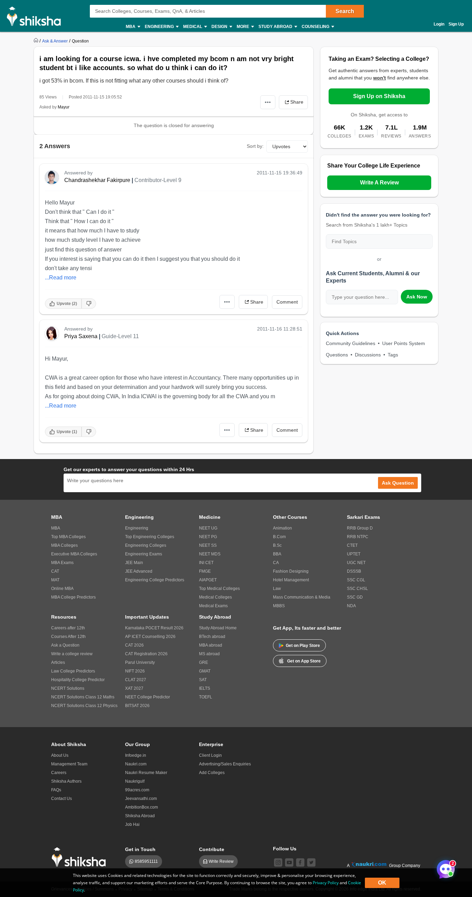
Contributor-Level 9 (157, 180)
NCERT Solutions (67, 688)
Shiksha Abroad (140, 815)
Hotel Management (291, 580)
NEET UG (208, 528)
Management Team (69, 764)
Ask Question (398, 483)
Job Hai (132, 824)
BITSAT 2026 (137, 705)
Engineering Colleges (145, 545)
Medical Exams (213, 605)
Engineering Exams (143, 554)
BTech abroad (212, 636)
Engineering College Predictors (154, 580)
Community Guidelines (350, 343)
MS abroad (209, 653)
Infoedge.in (135, 755)
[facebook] (300, 862)
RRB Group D (360, 528)
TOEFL (205, 697)
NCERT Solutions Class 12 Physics (84, 705)
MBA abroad (210, 645)
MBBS (279, 605)
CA (276, 562)
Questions (337, 354)
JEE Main (134, 562)
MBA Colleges (64, 545)
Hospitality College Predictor (78, 679)
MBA (55, 528)
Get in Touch (140, 849)
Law (277, 588)
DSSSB (354, 571)
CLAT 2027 (135, 679)
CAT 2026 (134, 645)
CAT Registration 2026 (146, 653)
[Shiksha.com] (36, 16)
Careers (58, 772)
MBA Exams (62, 562)
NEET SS (208, 545)
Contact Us (61, 798)
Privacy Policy (326, 883)
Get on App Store (304, 661)
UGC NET (356, 562)
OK (382, 883)
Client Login (210, 755)
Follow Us (284, 848)
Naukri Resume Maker (146, 772)
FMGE (205, 571)
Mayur (63, 107)
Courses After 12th (68, 636)
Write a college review (72, 653)
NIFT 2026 (135, 671)
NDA (351, 605)
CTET (352, 545)
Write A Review (379, 182)
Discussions (368, 354)
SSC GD (355, 597)
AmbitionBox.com (141, 807)
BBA (277, 554)
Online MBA (62, 588)
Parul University (140, 662)
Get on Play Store (303, 645)
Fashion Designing (291, 571)
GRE (203, 662)
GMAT (204, 671)
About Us (59, 755)
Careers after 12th (68, 628)
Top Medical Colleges (219, 588)
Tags (393, 354)
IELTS (204, 688)
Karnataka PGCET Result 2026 (154, 628)
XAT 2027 (134, 688)
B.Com (279, 536)
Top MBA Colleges (68, 536)
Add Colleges (212, 772)
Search (345, 11)
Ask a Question (65, 645)
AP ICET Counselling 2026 (150, 636)
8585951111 (146, 861)
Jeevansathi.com (141, 798)
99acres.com (137, 790)
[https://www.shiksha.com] (36, 41)
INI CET (206, 562)
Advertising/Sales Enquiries (225, 764)
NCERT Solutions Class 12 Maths (82, 697)
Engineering (136, 528)
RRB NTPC (357, 536)
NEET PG (208, 536)
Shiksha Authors (66, 781)
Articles (58, 662)
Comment (287, 302)
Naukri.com (136, 764)
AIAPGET (208, 580)
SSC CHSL (357, 588)
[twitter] (311, 862)
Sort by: (255, 146)
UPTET (353, 554)
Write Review (221, 861)
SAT (203, 679)
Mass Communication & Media (301, 597)
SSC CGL (356, 580)
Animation (282, 528)
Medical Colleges (215, 597)
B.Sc (277, 545)
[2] (444, 867)
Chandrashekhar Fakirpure (97, 180)
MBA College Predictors (73, 597)
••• (268, 102)
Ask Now (416, 296)
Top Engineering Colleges (149, 536)
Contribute (211, 849)
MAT (55, 580)
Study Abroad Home (218, 628)
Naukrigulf (134, 781)
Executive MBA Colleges (74, 554)
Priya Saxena (80, 336)
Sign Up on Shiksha (379, 96)
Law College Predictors (73, 671)
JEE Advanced (138, 571)
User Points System (403, 343)
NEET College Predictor (147, 697)
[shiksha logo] (80, 857)
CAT (55, 571)
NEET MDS (209, 554)
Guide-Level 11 (120, 336)
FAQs (56, 790)
